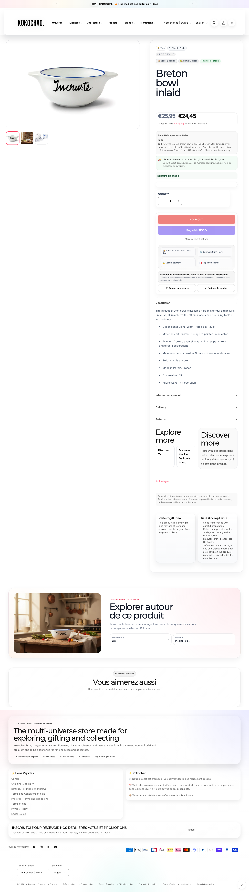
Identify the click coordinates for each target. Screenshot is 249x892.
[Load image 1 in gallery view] (12, 138)
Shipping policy (126, 884)
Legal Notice (18, 813)
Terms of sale (169, 884)
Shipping (179, 123)
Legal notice (185, 884)
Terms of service (106, 884)
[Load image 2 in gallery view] (27, 138)
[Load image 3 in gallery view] (41, 138)
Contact (15, 778)
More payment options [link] (196, 239)
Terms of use (18, 803)
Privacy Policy (19, 808)
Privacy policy (87, 884)
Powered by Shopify (47, 884)
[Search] (214, 23)
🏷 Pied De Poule (177, 48)
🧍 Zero (161, 48)
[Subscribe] (232, 830)
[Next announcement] (193, 4)
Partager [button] (164, 481)
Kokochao (31, 884)
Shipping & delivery (22, 783)
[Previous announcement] (56, 4)
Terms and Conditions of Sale (28, 793)
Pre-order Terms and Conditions (29, 798)
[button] (231, 22)
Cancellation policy (205, 884)
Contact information (148, 884)
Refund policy (69, 884)
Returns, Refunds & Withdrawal (29, 788)
